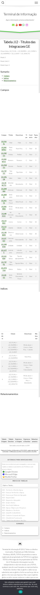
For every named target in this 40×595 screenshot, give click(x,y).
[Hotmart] (16, 25)
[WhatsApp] (23, 25)
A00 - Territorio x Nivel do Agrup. (12, 490)
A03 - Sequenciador (8, 497)
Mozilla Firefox (10, 477)
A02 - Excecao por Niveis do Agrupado (14, 495)
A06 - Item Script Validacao (10, 505)
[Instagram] (27, 25)
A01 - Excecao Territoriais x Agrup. (13, 492)
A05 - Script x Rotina (8, 503)
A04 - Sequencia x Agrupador (11, 500)
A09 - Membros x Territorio (11, 510)
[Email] (13, 25)
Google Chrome (11, 472)
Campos (6, 76)
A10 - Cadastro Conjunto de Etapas (13, 515)
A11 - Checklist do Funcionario (12, 518)
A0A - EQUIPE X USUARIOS (11, 513)
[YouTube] (20, 25)
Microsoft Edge (10, 474)
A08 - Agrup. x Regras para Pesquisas (14, 508)
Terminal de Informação (20, 14)
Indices (6, 78)
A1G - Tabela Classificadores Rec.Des (14, 520)
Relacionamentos (10, 80)
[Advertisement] (20, 113)
